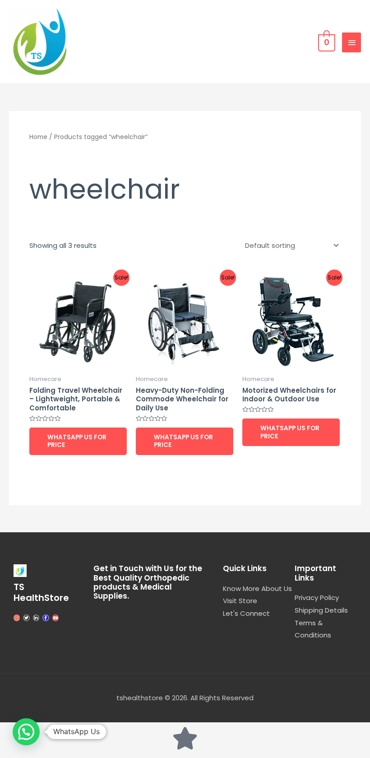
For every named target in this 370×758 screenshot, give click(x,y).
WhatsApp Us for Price (76, 441)
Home (38, 137)
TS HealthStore (41, 592)
